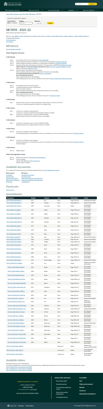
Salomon (70, 36)
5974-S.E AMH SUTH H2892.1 (16, 330)
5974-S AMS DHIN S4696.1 (13, 203)
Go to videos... (10, 41)
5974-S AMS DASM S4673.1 (14, 200)
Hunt (38, 36)
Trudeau (76, 36)
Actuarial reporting (61, 384)
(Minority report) (32, 68)
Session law (9, 182)
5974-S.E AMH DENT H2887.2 (16, 291)
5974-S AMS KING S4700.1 (13, 234)
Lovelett (48, 36)
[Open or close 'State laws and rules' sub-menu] (41, 10)
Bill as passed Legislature (13, 180)
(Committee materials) (61, 61)
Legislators (71, 10)
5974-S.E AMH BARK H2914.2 (16, 267)
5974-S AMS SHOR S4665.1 (13, 249)
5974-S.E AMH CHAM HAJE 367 (17, 287)
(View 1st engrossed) (56, 78)
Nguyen (61, 36)
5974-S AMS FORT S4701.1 (13, 206)
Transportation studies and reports (63, 388)
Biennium (37, 21)
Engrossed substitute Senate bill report (32, 180)
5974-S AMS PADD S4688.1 (13, 242)
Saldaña (17, 36)
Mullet (57, 36)
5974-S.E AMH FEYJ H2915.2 (16, 298)
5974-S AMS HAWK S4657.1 (14, 218)
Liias (13, 36)
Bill (10, 23)
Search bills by (11, 21)
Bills (27, 14)
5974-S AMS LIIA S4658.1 (13, 237)
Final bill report (26, 182)
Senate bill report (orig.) (28, 175)
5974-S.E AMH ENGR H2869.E (14, 346)
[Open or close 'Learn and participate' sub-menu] (62, 10)
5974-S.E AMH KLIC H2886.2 (16, 320)
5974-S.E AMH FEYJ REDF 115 (16, 301)
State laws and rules (34, 10)
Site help (81, 387)
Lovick (52, 36)
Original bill (9, 175)
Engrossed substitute (12, 178)
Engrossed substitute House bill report (32, 178)
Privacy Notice (30, 405)
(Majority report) (66, 67)
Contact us (82, 390)
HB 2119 (17, 38)
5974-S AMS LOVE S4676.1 (13, 239)
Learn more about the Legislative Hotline (27, 393)
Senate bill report (26, 177)
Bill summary (32, 14)
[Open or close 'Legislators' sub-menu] (77, 10)
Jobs (80, 381)
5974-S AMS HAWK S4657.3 (14, 222)
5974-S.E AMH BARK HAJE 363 (16, 279)
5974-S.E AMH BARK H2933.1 (16, 275)
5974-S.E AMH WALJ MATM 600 (17, 342)
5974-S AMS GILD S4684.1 (13, 214)
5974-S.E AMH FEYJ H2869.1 (14, 263)
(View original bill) (43, 60)
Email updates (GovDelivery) (87, 394)
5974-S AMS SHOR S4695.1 (13, 257)
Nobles (66, 36)
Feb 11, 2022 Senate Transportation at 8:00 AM (19, 368)
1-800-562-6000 (28, 387)
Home (7, 14)
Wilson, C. (86, 36)
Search (92, 4)
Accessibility (83, 377)
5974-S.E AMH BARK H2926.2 (16, 271)
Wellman (81, 36)
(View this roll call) (67, 78)
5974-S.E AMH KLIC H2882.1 (16, 316)
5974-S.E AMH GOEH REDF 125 (17, 309)
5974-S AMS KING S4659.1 (13, 226)
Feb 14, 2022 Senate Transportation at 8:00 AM (19, 370)
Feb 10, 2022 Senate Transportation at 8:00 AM (19, 367)
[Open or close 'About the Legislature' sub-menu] (97, 10)
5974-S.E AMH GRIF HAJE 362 (16, 312)
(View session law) (35, 161)
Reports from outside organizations (62, 393)
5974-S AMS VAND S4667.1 (14, 260)
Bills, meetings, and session (12, 10)
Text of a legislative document (51, 170)
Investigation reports (62, 397)
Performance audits (61, 381)
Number (21, 21)
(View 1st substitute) (55, 67)
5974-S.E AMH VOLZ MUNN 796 (17, 338)
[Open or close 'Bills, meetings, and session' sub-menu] (22, 10)
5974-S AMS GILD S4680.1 (13, 210)
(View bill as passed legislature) (37, 157)
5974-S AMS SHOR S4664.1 (13, 245)
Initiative (14, 23)
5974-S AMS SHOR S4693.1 (13, 253)
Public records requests (86, 384)
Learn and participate (54, 10)
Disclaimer (21, 405)
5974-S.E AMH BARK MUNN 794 (17, 283)
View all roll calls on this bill (13, 49)
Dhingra (34, 36)
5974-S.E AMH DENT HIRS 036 (16, 295)
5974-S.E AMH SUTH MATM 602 (17, 334)
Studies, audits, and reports (62, 377)
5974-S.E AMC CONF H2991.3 (14, 350)
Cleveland (26, 36)
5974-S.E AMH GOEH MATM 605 (17, 305)
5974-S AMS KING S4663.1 (13, 230)
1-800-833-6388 (33, 389)
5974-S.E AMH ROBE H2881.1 (16, 323)
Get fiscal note (10, 190)
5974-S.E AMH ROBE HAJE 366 (16, 326)
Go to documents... (11, 40)
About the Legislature (89, 10)
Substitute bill (10, 177)
